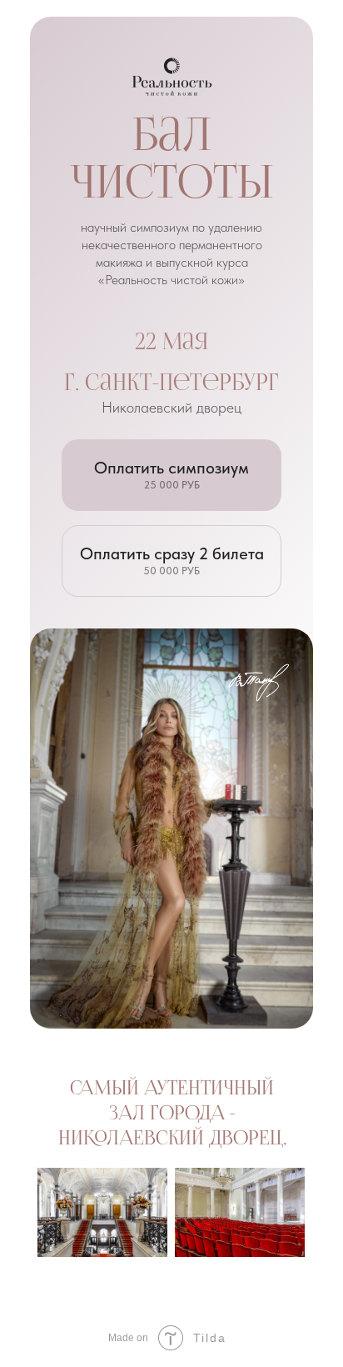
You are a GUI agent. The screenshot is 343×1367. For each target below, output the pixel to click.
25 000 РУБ (172, 484)
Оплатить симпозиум (171, 468)
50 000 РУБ (171, 570)
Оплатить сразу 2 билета (172, 553)
